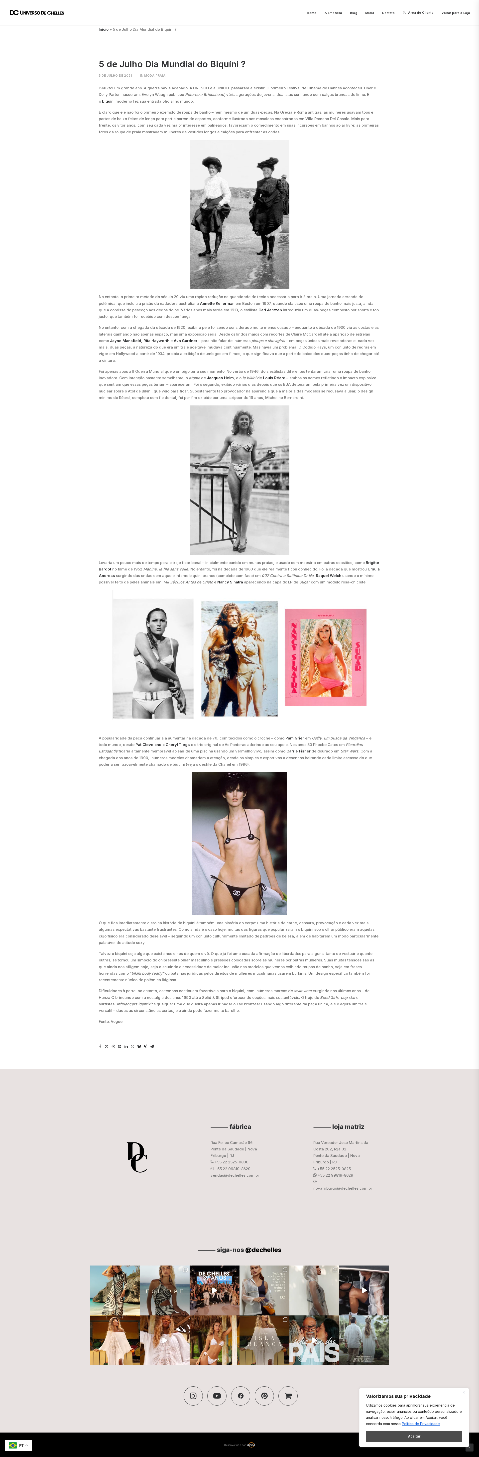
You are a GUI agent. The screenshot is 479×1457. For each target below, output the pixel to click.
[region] (414, 1417)
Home (311, 13)
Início (104, 29)
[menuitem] (313, 13)
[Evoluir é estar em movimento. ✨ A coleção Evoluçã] (364, 1290)
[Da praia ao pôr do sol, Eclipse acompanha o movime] (115, 1290)
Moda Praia (154, 75)
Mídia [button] (369, 13)
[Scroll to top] (470, 1447)
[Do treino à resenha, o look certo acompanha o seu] (264, 1290)
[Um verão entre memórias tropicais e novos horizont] (165, 1340)
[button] (100, 1047)
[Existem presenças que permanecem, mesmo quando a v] (314, 1340)
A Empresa (333, 13)
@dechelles (263, 1250)
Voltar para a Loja (456, 13)
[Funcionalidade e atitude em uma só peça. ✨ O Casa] (314, 1290)
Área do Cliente (421, 12)
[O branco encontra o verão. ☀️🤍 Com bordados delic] (215, 1340)
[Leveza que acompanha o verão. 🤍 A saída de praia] (115, 1340)
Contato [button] (388, 13)
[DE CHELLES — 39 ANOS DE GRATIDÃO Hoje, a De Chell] (215, 1290)
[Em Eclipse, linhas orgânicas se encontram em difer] (165, 1290)
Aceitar (414, 1436)
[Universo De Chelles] (39, 12)
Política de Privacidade (421, 1424)
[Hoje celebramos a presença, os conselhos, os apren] (364, 1340)
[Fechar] (464, 1392)
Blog (353, 13)
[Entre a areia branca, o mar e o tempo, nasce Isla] (264, 1340)
